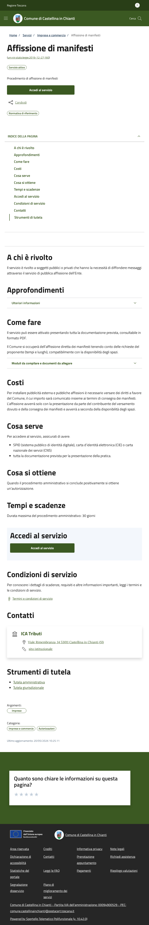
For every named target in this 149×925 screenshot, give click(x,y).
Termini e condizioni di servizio (32, 598)
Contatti (48, 856)
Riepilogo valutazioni (124, 870)
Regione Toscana (16, 5)
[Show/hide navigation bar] (5, 18)
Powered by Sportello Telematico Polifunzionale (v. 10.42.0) (48, 918)
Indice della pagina (23, 136)
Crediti (47, 848)
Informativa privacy (89, 848)
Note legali (117, 848)
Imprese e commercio (51, 35)
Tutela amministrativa (29, 682)
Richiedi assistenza (122, 856)
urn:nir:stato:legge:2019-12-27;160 (28, 57)
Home (13, 35)
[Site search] (139, 18)
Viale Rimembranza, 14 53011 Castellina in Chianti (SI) (66, 642)
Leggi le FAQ (51, 870)
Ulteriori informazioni (26, 303)
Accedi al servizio (40, 90)
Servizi (27, 35)
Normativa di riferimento (23, 112)
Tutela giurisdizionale (28, 687)
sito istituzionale (41, 649)
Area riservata (19, 848)
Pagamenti (84, 870)
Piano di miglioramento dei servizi (55, 890)
